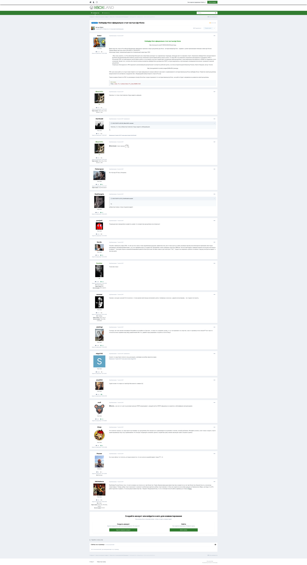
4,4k (98, 234)
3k (98, 472)
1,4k (98, 184)
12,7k (98, 51)
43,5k (97, 281)
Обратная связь (101, 561)
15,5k (97, 345)
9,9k (98, 107)
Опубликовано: (116, 35)
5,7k (98, 312)
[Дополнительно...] (214, 36)
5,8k (97, 419)
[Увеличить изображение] (127, 146)
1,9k (98, 500)
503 (98, 133)
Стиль (91, 561)
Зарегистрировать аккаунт (123, 530)
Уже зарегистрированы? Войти (196, 2)
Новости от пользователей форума (113, 29)
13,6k (98, 372)
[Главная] (90, 2)
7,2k (98, 255)
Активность (106, 13)
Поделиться (197, 28)
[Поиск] (215, 13)
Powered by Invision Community (209, 562)
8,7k (97, 212)
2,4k (98, 394)
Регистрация (212, 2)
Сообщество (95, 13)
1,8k (98, 445)
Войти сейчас (183, 530)
